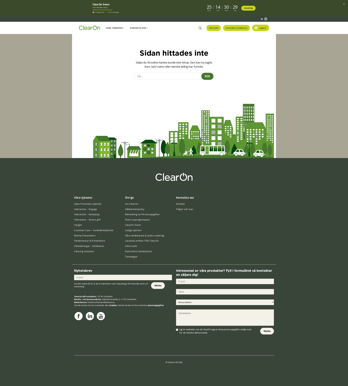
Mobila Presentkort (85, 235)
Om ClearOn (131, 203)
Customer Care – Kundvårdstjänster (94, 230)
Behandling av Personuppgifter (142, 214)
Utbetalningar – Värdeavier (89, 246)
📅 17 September (98, 12)
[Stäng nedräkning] (344, 4)
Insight (78, 224)
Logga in (262, 28)
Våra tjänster (113, 28)
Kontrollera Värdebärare (138, 251)
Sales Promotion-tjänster (88, 203)
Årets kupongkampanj (137, 219)
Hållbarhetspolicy (134, 209)
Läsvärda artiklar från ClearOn (142, 240)
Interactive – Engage (85, 209)
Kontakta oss (138, 28)
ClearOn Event (133, 224)
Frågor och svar (184, 209)
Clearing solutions (84, 251)
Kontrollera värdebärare (236, 28)
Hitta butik (213, 28)
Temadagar (131, 256)
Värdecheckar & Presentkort (89, 240)
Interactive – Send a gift (87, 219)
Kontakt (180, 203)
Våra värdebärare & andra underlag (144, 235)
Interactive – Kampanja (87, 214)
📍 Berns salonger (112, 12)
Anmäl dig (248, 8)
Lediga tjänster (133, 230)
